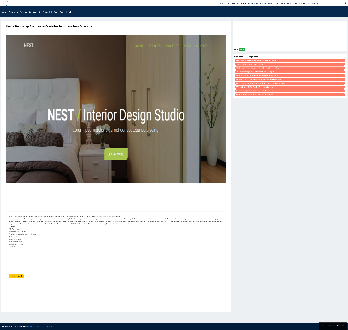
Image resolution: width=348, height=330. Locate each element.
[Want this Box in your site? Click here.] (345, 328)
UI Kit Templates (266, 3)
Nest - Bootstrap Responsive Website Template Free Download (256, 60)
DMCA (32, 326)
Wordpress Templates (282, 3)
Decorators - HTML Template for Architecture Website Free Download (258, 79)
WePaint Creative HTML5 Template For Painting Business (254, 87)
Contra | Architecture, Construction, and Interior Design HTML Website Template (261, 83)
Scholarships (313, 3)
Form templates (299, 3)
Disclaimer (49, 326)
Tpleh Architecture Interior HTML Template (249, 64)
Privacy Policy (40, 326)
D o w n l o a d (16, 276)
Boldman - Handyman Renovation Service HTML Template (254, 91)
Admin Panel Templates (249, 3)
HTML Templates (232, 3)
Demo (242, 49)
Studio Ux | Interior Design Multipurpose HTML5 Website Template (257, 75)
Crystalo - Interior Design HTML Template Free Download (254, 95)
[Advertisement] (116, 196)
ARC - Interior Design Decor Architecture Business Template (255, 72)
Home (222, 3)
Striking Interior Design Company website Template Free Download (257, 68)
